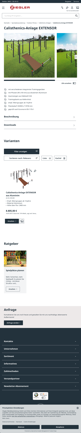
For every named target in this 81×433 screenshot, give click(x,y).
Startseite (7, 23)
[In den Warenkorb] (21, 221)
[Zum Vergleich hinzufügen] (31, 171)
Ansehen (12, 289)
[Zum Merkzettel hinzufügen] (35, 171)
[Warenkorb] (77, 7)
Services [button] (76, 1)
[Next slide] (76, 57)
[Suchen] (76, 15)
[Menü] (3, 7)
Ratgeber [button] (68, 1)
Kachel (58, 158)
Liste (45, 158)
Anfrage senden (13, 323)
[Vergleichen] (62, 7)
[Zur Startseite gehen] (20, 8)
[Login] (72, 7)
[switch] (44, 398)
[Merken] (67, 7)
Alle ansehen (67, 83)
